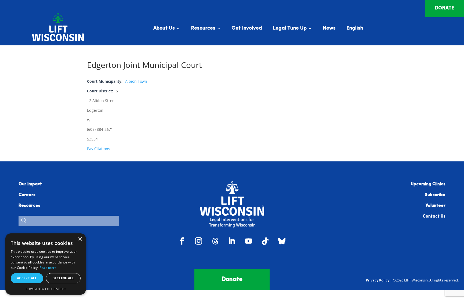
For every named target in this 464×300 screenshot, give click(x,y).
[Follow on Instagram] (198, 241)
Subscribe (435, 195)
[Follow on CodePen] (282, 241)
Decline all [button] (63, 278)
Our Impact (30, 184)
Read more (48, 267)
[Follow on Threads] (215, 241)
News (329, 29)
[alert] (45, 264)
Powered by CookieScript (46, 289)
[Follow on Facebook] (182, 241)
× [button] (80, 239)
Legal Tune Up (290, 29)
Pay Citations (98, 148)
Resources (203, 29)
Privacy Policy (377, 280)
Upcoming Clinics (428, 184)
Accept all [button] (27, 278)
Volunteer (435, 206)
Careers (27, 195)
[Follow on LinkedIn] (232, 241)
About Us (164, 29)
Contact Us (434, 216)
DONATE (444, 8)
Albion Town (136, 81)
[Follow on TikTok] (265, 241)
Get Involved (246, 29)
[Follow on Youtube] (248, 241)
